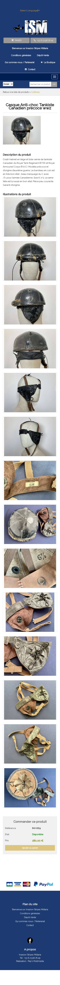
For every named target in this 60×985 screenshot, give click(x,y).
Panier (18, 40)
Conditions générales (21, 55)
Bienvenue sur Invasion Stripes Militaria (30, 48)
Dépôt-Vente (43, 55)
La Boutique (49, 62)
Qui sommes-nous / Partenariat (19, 62)
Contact (31, 69)
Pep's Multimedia (36, 961)
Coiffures (35, 92)
